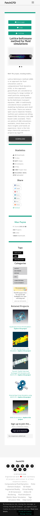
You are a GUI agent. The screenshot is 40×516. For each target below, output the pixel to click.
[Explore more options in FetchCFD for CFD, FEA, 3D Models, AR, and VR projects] (32, 3)
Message (21, 22)
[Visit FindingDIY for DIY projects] (20, 289)
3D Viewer (27, 487)
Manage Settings (26, 514)
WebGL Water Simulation (16, 497)
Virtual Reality (27, 489)
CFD (15, 276)
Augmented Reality (12, 489)
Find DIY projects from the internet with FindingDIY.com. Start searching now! (20, 295)
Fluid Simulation (24, 494)
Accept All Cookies (25, 511)
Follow (21, 33)
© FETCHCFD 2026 (20, 474)
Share (18, 185)
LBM (15, 256)
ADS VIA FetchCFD (20, 301)
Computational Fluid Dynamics (19, 281)
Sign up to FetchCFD (20, 431)
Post (16, 201)
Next (30, 56)
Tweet (18, 188)
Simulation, (18, 252)
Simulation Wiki (14, 500)
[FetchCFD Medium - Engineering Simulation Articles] (12, 466)
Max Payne (20, 222)
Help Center (27, 500)
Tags (30, 497)
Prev (10, 56)
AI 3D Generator (15, 492)
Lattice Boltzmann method (17, 271)
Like (21, 28)
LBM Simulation (19, 259)
